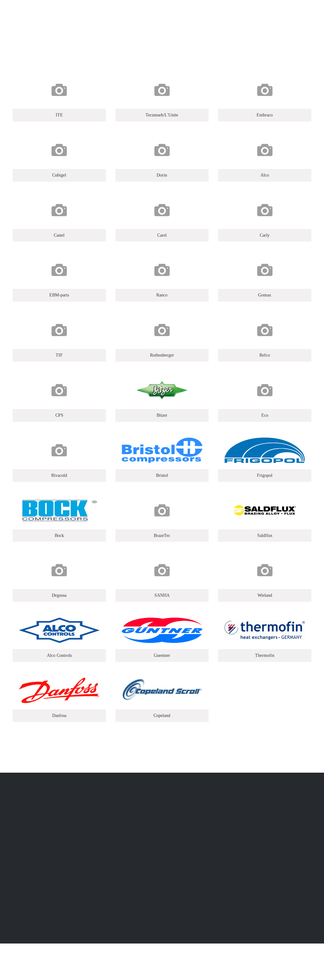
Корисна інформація (192, 860)
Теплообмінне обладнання (121, 877)
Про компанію (185, 843)
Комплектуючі (107, 843)
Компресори (105, 894)
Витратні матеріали (113, 860)
